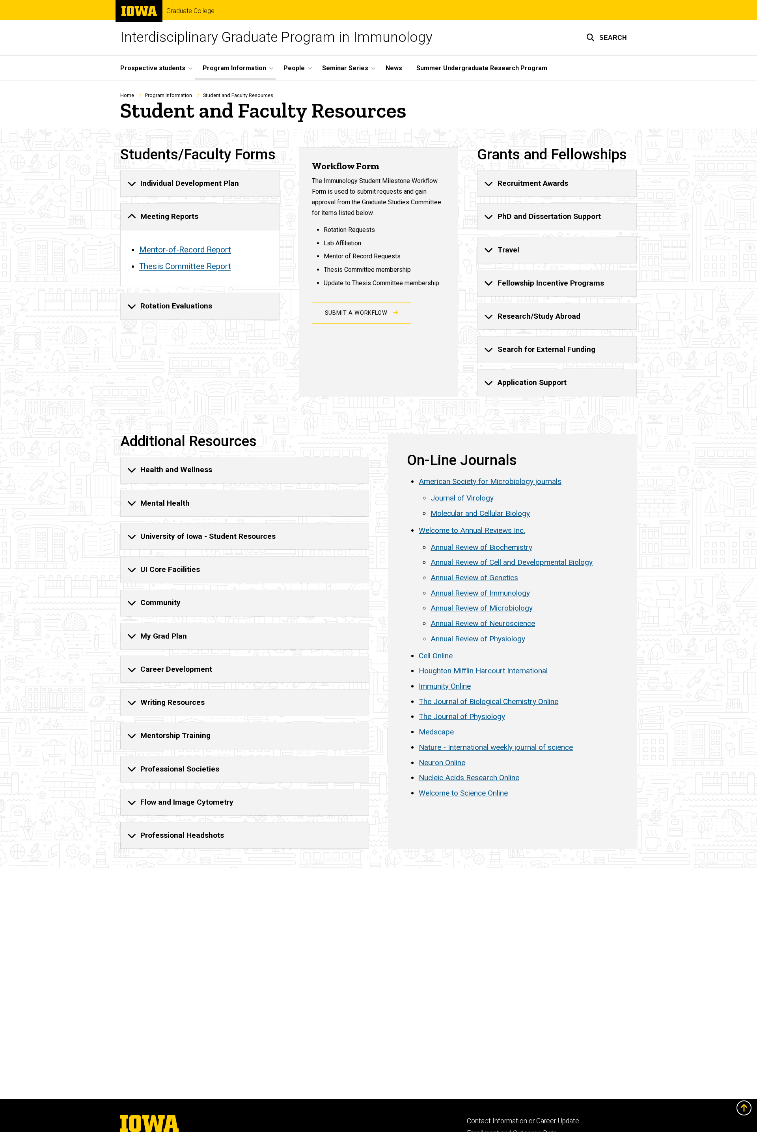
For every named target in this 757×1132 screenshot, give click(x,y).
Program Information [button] (234, 68)
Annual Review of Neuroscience (483, 623)
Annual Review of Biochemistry (481, 547)
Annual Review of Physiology (478, 638)
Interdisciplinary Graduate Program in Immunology (276, 37)
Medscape (436, 731)
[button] (606, 37)
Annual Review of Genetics (474, 577)
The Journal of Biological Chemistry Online (488, 701)
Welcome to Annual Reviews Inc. (472, 530)
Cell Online (436, 655)
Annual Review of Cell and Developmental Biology (512, 562)
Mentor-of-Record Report (185, 249)
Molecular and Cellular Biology (480, 513)
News (394, 68)
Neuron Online (442, 762)
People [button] (294, 68)
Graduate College (190, 11)
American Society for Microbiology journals (490, 481)
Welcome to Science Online (463, 793)
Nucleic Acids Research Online (469, 777)
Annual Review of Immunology (480, 593)
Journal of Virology (462, 497)
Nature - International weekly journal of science (496, 747)
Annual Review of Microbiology (482, 608)
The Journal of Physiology (462, 716)
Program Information (168, 95)
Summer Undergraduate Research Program (481, 68)
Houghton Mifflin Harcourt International (483, 670)
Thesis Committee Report (185, 266)
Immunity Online (445, 686)
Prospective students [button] (152, 68)
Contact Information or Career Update (523, 1121)
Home (127, 95)
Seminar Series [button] (345, 68)
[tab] (200, 183)
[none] (200, 183)
